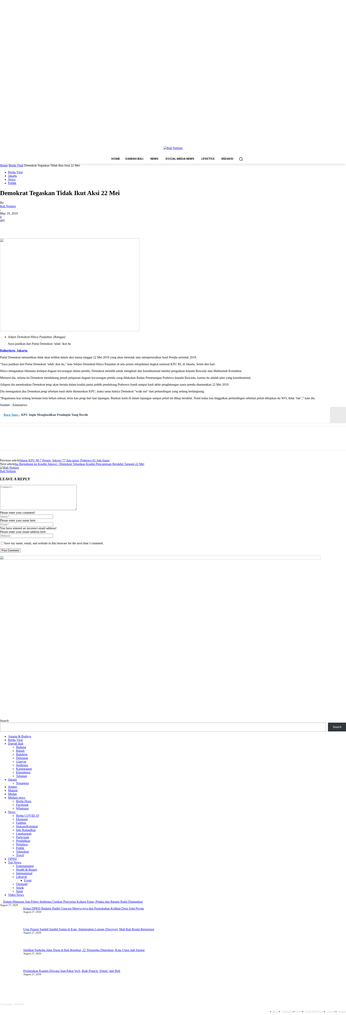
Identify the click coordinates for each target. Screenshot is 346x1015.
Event (27, 880)
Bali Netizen (8, 206)
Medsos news (16, 797)
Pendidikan (23, 840)
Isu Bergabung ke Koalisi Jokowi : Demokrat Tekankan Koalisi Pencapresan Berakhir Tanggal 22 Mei (79, 464)
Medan (12, 794)
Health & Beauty (26, 869)
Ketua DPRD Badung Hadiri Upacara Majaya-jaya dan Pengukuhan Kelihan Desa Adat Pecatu (83, 908)
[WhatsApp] (49, 227)
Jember (12, 786)
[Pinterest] (35, 227)
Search (4, 720)
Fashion (21, 822)
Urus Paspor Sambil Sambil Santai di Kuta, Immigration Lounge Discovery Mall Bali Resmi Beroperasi (88, 929)
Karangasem (24, 768)
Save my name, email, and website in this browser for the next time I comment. (54, 543)
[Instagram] (58, 988)
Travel (20, 855)
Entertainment (25, 866)
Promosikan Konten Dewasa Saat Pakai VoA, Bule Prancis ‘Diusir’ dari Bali (71, 971)
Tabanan (21, 776)
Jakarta (12, 176)
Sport (19, 891)
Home (4, 165)
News (11, 179)
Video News (16, 895)
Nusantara (22, 783)
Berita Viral (16, 165)
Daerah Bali (15, 743)
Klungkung (23, 772)
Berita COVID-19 (27, 815)
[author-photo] (9, 467)
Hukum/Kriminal (27, 826)
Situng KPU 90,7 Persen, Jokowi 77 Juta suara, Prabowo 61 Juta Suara (64, 460)
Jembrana (22, 765)
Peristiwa (22, 844)
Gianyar (21, 761)
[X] (21, 227)
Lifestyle (21, 877)
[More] (64, 227)
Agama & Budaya (19, 736)
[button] (241, 159)
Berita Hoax (23, 801)
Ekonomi (22, 819)
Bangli (20, 750)
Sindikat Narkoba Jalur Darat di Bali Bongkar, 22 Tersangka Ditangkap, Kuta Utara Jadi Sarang (84, 950)
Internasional (24, 873)
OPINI (12, 859)
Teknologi (22, 851)
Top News (14, 862)
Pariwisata (22, 837)
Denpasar (22, 758)
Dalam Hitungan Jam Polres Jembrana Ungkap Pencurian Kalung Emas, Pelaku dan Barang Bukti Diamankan (73, 901)
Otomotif (21, 884)
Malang (13, 790)
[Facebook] (6, 227)
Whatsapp (22, 808)
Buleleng (21, 754)
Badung (21, 747)
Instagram (72, 988)
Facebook (22, 804)
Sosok (20, 887)
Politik (12, 183)
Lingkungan (23, 833)
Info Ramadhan (26, 830)
